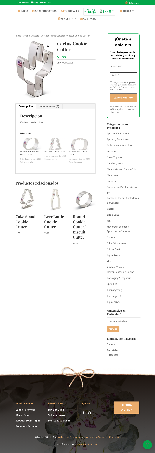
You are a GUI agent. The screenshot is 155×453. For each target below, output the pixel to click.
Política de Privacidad (69, 437)
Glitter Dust (113, 249)
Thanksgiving (114, 290)
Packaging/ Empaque (119, 278)
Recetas (113, 354)
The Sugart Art (115, 296)
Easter (110, 208)
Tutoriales (71, 11)
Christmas (112, 175)
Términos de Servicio (95, 437)
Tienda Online (126, 407)
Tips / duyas (113, 302)
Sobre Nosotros (46, 11)
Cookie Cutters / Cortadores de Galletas (44, 35)
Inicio (24, 11)
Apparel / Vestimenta (118, 133)
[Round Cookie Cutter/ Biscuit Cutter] (30, 144)
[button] (48, 46)
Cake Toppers (114, 157)
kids (109, 261)
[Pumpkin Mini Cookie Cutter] (79, 144)
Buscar (113, 329)
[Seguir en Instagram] (89, 412)
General (111, 237)
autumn (111, 151)
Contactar (90, 18)
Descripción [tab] (26, 106)
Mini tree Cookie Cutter (55, 151)
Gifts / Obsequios (116, 243)
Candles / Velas (115, 163)
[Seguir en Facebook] (83, 412)
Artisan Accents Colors (119, 145)
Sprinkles (112, 284)
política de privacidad (118, 109)
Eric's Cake (113, 214)
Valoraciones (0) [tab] (49, 106)
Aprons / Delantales (118, 139)
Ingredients (113, 255)
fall (108, 220)
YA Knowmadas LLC (86, 444)
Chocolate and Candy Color (122, 169)
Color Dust (113, 181)
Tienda (126, 11)
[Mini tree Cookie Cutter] (55, 144)
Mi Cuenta (66, 18)
